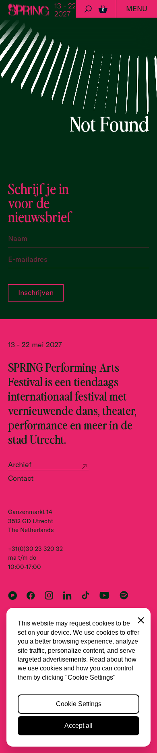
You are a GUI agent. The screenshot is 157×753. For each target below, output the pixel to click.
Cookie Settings (78, 703)
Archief (19, 464)
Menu (136, 8)
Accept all (78, 725)
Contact (20, 478)
